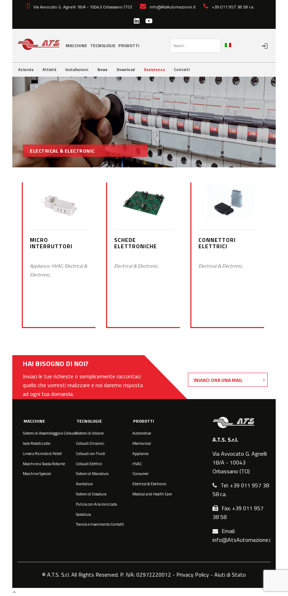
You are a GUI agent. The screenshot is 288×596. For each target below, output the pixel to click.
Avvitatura (84, 484)
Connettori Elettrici (217, 243)
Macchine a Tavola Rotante (44, 464)
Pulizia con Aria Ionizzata (96, 504)
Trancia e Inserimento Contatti (100, 524)
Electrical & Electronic (149, 484)
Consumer (140, 473)
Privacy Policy (192, 574)
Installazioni (76, 69)
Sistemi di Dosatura (91, 494)
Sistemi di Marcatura (92, 473)
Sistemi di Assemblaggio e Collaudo (50, 433)
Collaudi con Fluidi (90, 453)
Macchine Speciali (37, 473)
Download (126, 69)
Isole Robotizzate (36, 443)
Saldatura (83, 514)
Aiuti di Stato (230, 574)
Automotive (141, 433)
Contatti (182, 69)
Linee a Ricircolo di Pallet (42, 453)
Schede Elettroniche (135, 243)
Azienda (25, 69)
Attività (49, 69)
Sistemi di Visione (90, 433)
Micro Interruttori (51, 243)
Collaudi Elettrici (89, 464)
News (102, 69)
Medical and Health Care (152, 494)
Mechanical (141, 443)
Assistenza (154, 69)
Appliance (140, 453)
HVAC (137, 464)
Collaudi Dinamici (90, 443)
